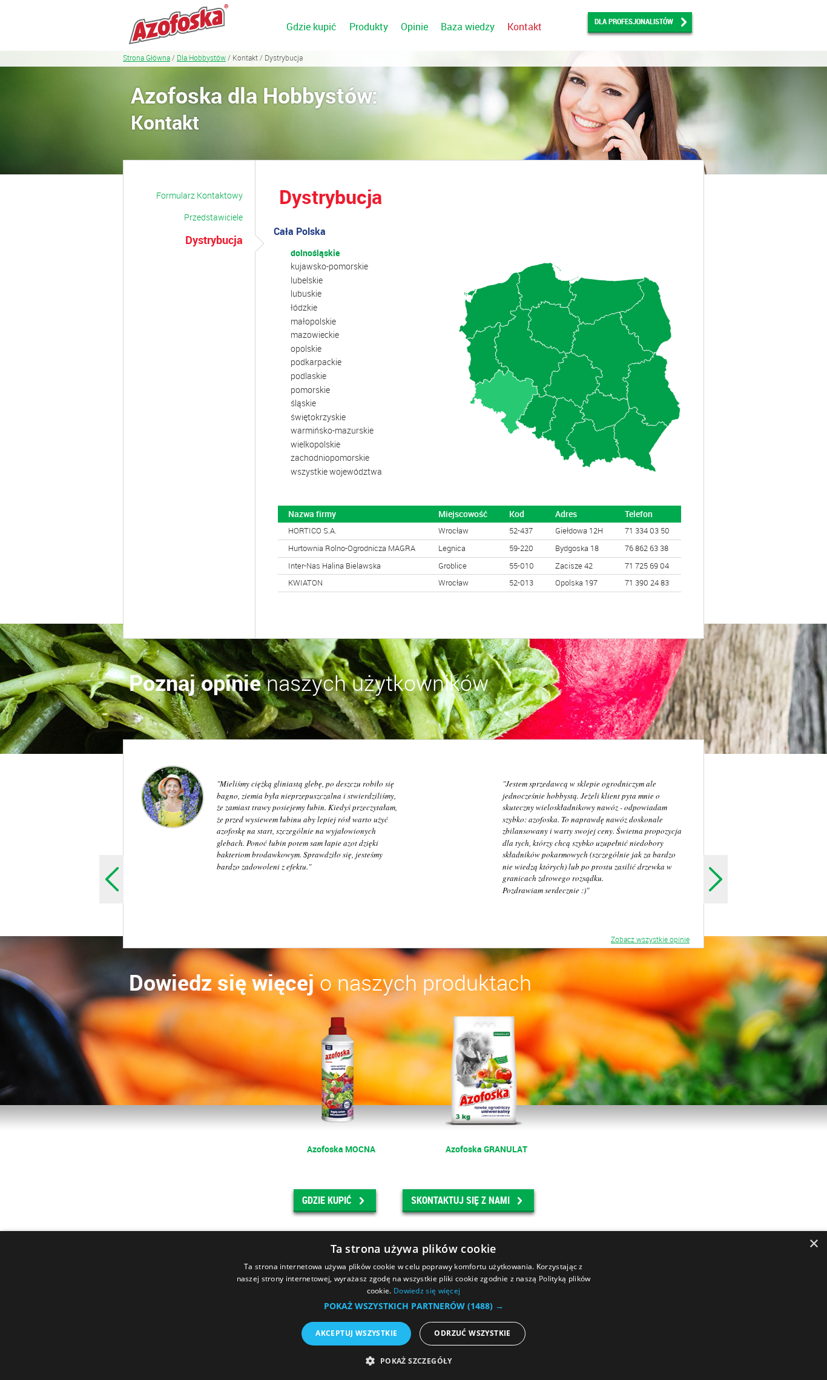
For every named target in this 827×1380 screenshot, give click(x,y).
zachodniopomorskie (330, 457)
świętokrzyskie (318, 417)
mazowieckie (315, 334)
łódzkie (304, 307)
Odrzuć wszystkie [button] (472, 1333)
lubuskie (306, 293)
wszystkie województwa (336, 471)
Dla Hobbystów (201, 57)
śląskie (303, 403)
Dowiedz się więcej (427, 1291)
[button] (414, 1306)
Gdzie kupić (311, 26)
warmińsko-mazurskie (332, 430)
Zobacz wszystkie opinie (650, 939)
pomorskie (310, 389)
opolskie (306, 348)
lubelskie (307, 280)
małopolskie (313, 321)
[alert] (413, 1305)
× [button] (813, 1244)
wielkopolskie (315, 444)
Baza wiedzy (468, 26)
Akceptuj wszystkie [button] (356, 1333)
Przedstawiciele (213, 217)
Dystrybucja (214, 240)
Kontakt (524, 26)
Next (715, 879)
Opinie (414, 26)
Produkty (368, 26)
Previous (111, 879)
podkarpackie (316, 362)
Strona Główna (146, 57)
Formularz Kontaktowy (199, 195)
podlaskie (308, 375)
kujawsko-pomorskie (329, 266)
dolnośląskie (315, 253)
